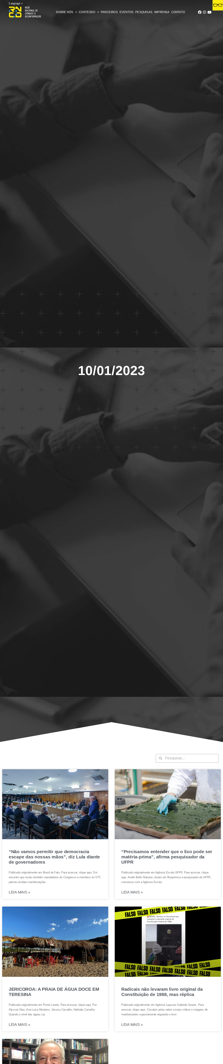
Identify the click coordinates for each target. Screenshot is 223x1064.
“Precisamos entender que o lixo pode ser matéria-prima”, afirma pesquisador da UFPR (166, 856)
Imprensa (162, 12)
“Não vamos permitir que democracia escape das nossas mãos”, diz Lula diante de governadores (54, 856)
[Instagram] (204, 12)
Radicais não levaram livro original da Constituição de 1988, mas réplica (162, 992)
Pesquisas (143, 12)
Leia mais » (19, 892)
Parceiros (109, 12)
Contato (178, 12)
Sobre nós (64, 12)
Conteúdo (87, 12)
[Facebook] (199, 12)
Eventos (126, 12)
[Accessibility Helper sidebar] (218, 5)
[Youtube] (209, 12)
